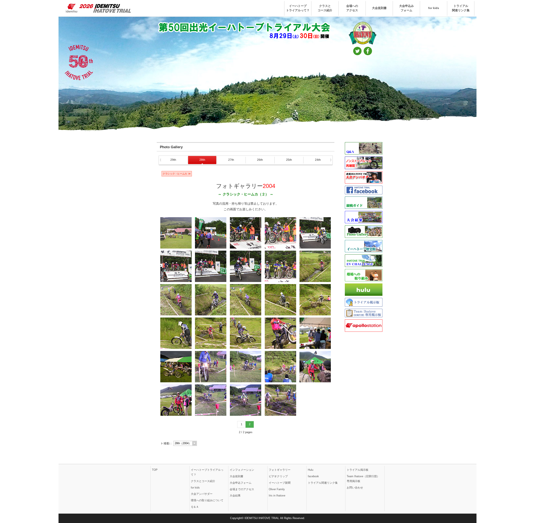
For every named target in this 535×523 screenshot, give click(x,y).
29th (173, 159)
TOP (155, 469)
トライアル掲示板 (357, 469)
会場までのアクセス (242, 489)
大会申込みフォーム (406, 8)
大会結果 (235, 495)
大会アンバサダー (202, 493)
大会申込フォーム (240, 482)
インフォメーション (242, 469)
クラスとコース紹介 (325, 8)
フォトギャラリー (279, 469)
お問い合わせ (355, 487)
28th (202, 159)
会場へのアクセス (352, 8)
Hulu (310, 469)
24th (318, 159)
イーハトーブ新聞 (279, 482)
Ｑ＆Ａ (195, 506)
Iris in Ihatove (277, 495)
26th (260, 159)
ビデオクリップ (278, 476)
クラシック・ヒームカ (175, 173)
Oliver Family (277, 489)
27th (231, 159)
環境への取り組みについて (207, 500)
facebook (313, 476)
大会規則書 (379, 8)
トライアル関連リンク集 (461, 8)
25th (289, 159)
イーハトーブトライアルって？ (298, 8)
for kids (433, 8)
